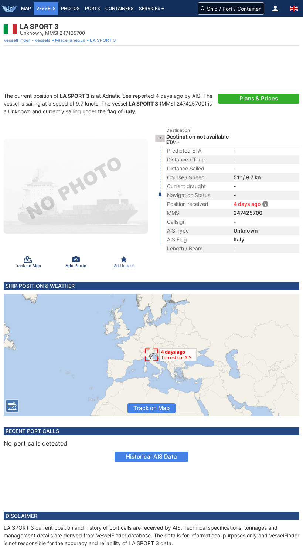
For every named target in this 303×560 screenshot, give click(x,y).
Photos (70, 8)
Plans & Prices (258, 98)
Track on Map (151, 407)
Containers (119, 8)
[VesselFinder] (9, 8)
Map (26, 8)
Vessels (46, 8)
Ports (92, 8)
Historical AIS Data (151, 456)
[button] (275, 8)
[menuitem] (17, 40)
